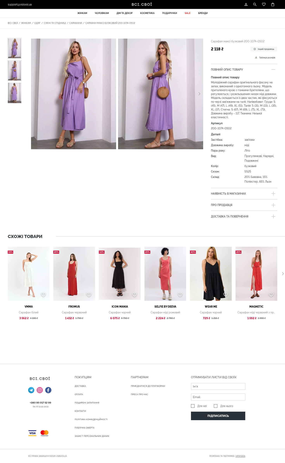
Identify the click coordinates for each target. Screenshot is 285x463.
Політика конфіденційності (91, 419)
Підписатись (218, 416)
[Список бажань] (263, 4)
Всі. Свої (13, 23)
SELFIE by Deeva (165, 306)
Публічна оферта (84, 428)
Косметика (147, 13)
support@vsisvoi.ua (20, 4)
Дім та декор (124, 13)
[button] (199, 93)
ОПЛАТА (79, 394)
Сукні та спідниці (55, 23)
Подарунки (169, 13)
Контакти (80, 411)
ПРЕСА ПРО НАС (139, 394)
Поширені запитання (87, 403)
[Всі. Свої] (142, 4)
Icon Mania (120, 306)
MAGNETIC (256, 306)
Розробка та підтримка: (227, 456)
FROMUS (74, 306)
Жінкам (82, 13)
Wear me (211, 306)
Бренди (203, 13)
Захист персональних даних (92, 436)
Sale (187, 13)
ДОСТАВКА (80, 386)
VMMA (29, 306)
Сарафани (75, 23)
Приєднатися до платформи (148, 386)
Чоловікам (102, 13)
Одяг (37, 23)
